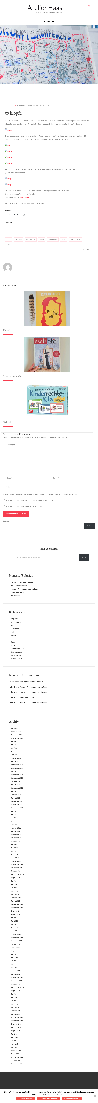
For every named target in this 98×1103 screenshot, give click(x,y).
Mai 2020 (14, 851)
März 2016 (15, 1007)
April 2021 (14, 821)
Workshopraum (16, 658)
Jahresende (7, 330)
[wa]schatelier (25, 197)
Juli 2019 (14, 881)
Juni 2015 (14, 1037)
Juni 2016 (14, 997)
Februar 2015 (16, 1050)
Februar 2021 (16, 828)
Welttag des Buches (27, 697)
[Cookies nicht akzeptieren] (95, 1096)
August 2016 (15, 991)
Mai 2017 (14, 961)
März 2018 (15, 931)
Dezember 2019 (17, 864)
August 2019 (15, 878)
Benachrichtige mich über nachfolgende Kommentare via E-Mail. (29, 500)
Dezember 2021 (17, 801)
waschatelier (75, 239)
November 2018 (17, 907)
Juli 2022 (14, 791)
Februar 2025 (16, 758)
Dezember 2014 (17, 1057)
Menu (47, 21)
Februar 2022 (16, 794)
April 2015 (14, 1044)
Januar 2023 (15, 784)
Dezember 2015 (17, 1017)
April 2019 (14, 891)
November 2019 (17, 868)
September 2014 (17, 1064)
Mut (12, 638)
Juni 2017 (14, 957)
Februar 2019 (16, 897)
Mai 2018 (14, 924)
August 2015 (15, 1030)
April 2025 (14, 751)
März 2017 (15, 967)
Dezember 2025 (17, 735)
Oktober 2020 (16, 841)
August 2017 (15, 951)
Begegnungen (16, 622)
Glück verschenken (18, 592)
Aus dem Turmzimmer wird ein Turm (24, 589)
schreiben (15, 645)
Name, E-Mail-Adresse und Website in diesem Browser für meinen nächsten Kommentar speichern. (40, 494)
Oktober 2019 (16, 871)
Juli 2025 (14, 741)
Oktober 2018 (16, 911)
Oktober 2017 (16, 944)
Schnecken (52, 239)
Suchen (6, 521)
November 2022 (17, 788)
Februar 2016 (16, 1011)
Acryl (8, 239)
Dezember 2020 (17, 834)
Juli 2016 (14, 994)
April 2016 (14, 1004)
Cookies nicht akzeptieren (49, 1098)
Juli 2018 (14, 917)
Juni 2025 (14, 745)
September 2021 (17, 808)
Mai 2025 (14, 748)
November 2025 (17, 738)
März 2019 (15, 894)
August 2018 (15, 914)
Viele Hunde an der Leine (20, 585)
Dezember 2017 (17, 937)
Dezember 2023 (17, 774)
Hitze (42, 239)
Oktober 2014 (16, 1060)
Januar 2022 (15, 798)
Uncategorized (16, 652)
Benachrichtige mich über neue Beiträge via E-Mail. (24, 506)
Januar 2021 (15, 831)
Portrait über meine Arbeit (12, 376)
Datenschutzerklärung (72, 1098)
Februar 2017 (16, 971)
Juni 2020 (14, 848)
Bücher (13, 625)
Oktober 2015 (16, 1024)
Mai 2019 (14, 888)
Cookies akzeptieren (25, 1098)
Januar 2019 (15, 901)
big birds (18, 239)
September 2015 (17, 1027)
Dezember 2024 (17, 765)
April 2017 (14, 964)
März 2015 (15, 1047)
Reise (13, 642)
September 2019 (17, 874)
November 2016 (17, 981)
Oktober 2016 (16, 984)
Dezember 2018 (17, 904)
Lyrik (12, 632)
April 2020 (14, 854)
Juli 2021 (14, 811)
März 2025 (15, 755)
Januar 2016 (15, 1014)
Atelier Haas (45, 7)
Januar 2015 (15, 1054)
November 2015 (17, 1020)
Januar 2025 (15, 761)
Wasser (9, 245)
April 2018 (14, 927)
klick (84, 557)
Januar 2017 (15, 974)
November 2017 (17, 941)
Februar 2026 (16, 731)
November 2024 (17, 768)
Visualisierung (16, 655)
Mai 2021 (14, 818)
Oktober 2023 (16, 781)
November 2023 (17, 778)
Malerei (13, 635)
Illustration (33, 105)
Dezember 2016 (17, 977)
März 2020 (15, 858)
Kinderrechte (7, 422)
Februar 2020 (16, 861)
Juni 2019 (14, 884)
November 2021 (17, 804)
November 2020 (17, 838)
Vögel (64, 239)
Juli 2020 (14, 844)
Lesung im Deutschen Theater (22, 582)
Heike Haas (30, 239)
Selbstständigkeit (17, 648)
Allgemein (23, 105)
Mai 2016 (14, 1001)
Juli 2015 (14, 1034)
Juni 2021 (14, 814)
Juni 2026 (14, 728)
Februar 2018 (16, 934)
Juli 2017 (14, 954)
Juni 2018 (14, 921)
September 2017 (17, 947)
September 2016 (17, 987)
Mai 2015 (14, 1040)
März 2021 (15, 824)
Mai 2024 (14, 771)
